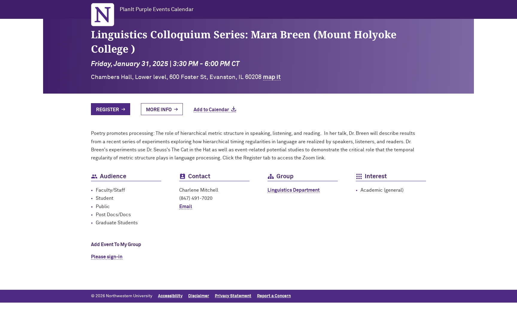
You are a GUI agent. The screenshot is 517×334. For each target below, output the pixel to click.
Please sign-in (106, 256)
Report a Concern (274, 296)
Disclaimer (198, 296)
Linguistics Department (293, 190)
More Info (159, 109)
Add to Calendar (211, 109)
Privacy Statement (233, 296)
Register (107, 109)
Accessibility (170, 296)
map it (272, 77)
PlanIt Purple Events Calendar (157, 9)
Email (185, 206)
